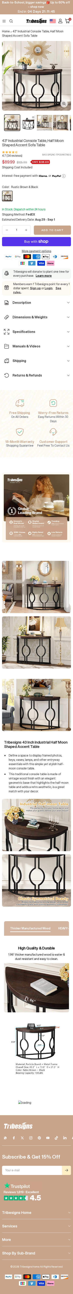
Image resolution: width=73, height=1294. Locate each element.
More (6, 1239)
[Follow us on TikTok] (56, 1137)
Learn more (44, 275)
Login (49, 288)
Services (9, 1226)
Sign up (35, 288)
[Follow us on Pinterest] (39, 1137)
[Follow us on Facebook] (14, 1137)
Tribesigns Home (16, 1212)
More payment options (36, 251)
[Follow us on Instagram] (31, 1137)
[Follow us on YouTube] (48, 1137)
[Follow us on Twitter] (22, 1137)
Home (6, 31)
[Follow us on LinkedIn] (65, 1137)
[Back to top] (65, 1267)
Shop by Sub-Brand (18, 1253)
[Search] (11, 21)
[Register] (66, 1170)
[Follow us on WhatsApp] (5, 1137)
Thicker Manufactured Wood (30, 928)
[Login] (60, 21)
